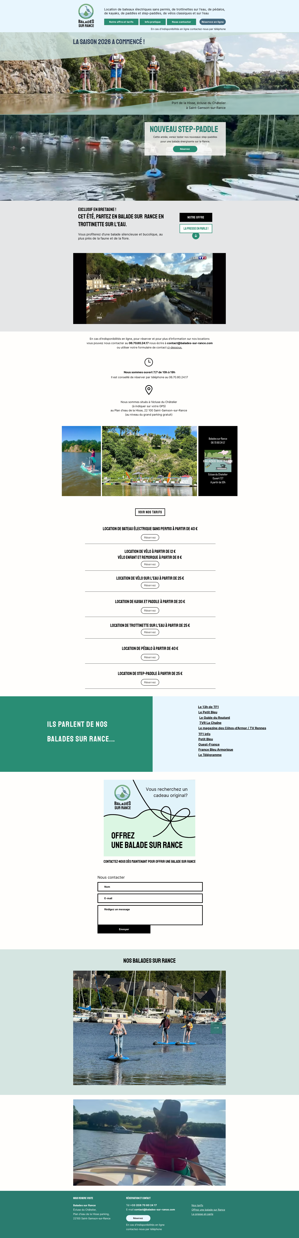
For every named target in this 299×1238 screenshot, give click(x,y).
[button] (222, 320)
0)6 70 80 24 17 (147, 1205)
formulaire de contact (152, 347)
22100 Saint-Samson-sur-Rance (91, 1218)
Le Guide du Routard (214, 718)
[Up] (195, 235)
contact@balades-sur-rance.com (190, 343)
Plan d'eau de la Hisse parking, (91, 1214)
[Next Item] (216, 1028)
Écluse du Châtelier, (84, 1209)
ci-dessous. (174, 347)
